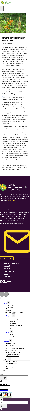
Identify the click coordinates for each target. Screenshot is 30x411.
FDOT (4, 370)
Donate (5, 384)
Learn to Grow (8, 276)
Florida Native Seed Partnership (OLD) (19, 328)
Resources (6, 341)
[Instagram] (4, 282)
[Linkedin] (6, 282)
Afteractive (21, 224)
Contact (6, 274)
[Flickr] (8, 282)
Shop (7, 368)
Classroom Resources (12, 356)
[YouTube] (10, 282)
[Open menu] (2, 8)
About (5, 303)
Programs (9, 316)
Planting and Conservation (17, 320)
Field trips (12, 338)
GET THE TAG (4, 390)
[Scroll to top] (2, 294)
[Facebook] (1, 282)
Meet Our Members (12, 309)
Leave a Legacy (10, 367)
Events (8, 332)
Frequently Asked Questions (14, 312)
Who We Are (7, 269)
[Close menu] (0, 298)
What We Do (7, 266)
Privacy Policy (12, 200)
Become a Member (9, 271)
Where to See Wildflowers (11, 263)
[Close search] (1, 399)
